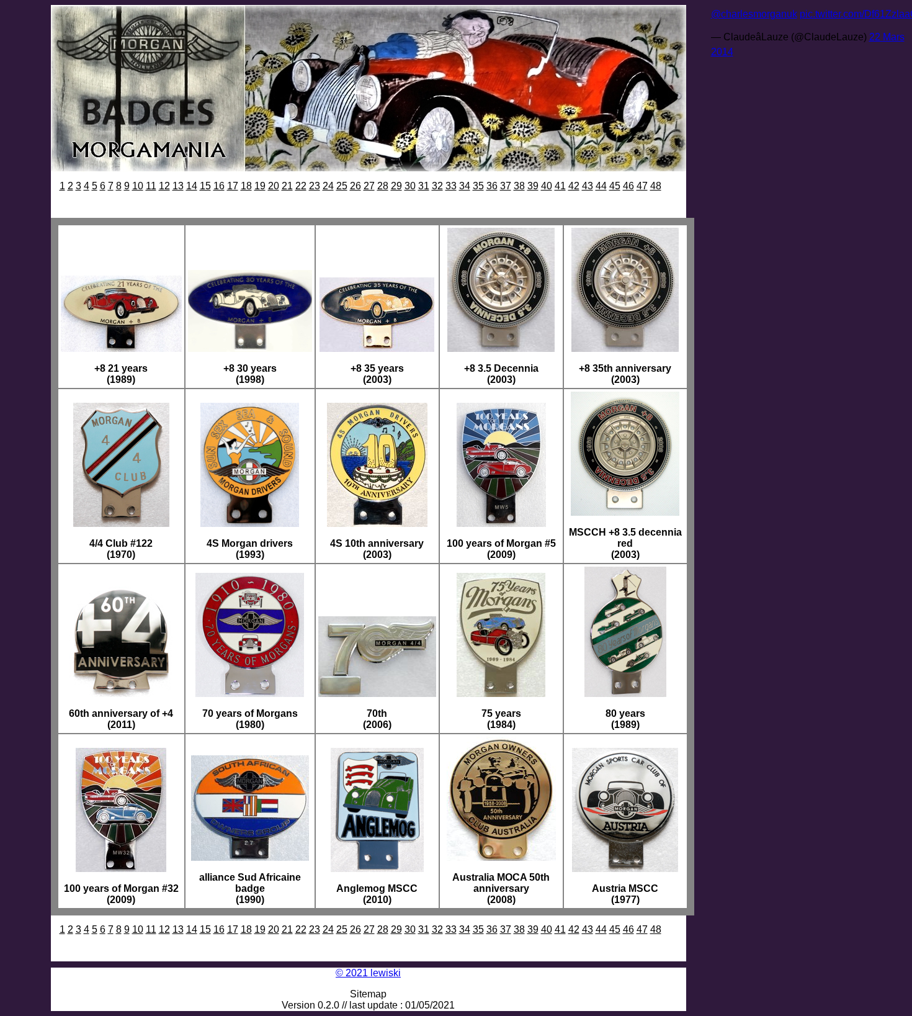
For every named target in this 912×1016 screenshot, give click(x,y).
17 (232, 186)
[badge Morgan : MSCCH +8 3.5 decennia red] (625, 512)
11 (151, 186)
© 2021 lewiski (368, 973)
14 (191, 186)
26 (355, 186)
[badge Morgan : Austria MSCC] (625, 868)
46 (628, 186)
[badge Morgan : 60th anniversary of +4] (120, 693)
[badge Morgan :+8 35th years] (377, 348)
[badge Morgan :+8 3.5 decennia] (501, 348)
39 (533, 186)
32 (437, 186)
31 (423, 186)
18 (246, 186)
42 (573, 186)
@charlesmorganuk (754, 14)
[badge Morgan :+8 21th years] (121, 348)
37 (505, 186)
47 (642, 186)
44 (601, 186)
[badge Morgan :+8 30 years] (250, 348)
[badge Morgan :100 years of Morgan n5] (501, 523)
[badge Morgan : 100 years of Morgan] (121, 868)
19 (260, 186)
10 (137, 186)
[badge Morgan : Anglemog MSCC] (377, 868)
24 (328, 186)
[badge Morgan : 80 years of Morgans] (625, 693)
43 (587, 186)
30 (410, 186)
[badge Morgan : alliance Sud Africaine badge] (250, 857)
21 (287, 186)
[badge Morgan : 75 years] (501, 693)
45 (614, 186)
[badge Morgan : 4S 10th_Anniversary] (377, 523)
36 (492, 186)
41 (560, 186)
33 (451, 186)
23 (314, 186)
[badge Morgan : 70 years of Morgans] (249, 693)
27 (369, 186)
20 (273, 186)
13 (178, 186)
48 (655, 186)
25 (341, 186)
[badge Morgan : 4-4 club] (121, 523)
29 (396, 186)
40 (546, 186)
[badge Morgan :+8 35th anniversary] (625, 348)
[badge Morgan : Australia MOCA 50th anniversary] (501, 857)
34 (464, 186)
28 (382, 186)
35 (478, 186)
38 (519, 186)
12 (164, 186)
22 (300, 186)
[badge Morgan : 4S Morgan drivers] (249, 523)
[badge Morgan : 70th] (377, 693)
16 (219, 186)
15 (205, 186)
